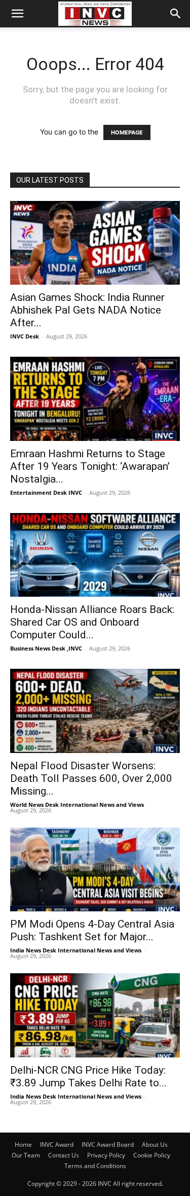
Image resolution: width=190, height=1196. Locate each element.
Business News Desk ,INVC (46, 648)
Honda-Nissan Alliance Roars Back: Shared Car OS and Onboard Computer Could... (92, 622)
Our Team (26, 1155)
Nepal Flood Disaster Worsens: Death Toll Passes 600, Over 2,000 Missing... (91, 778)
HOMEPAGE (127, 132)
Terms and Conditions (95, 1165)
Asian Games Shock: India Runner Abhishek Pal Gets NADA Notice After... (87, 310)
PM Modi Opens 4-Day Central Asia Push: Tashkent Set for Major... (92, 930)
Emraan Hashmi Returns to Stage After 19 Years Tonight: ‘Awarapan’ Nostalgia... (90, 466)
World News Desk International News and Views (77, 804)
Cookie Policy (151, 1155)
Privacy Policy (106, 1155)
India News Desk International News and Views (75, 950)
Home (23, 1144)
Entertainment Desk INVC (46, 492)
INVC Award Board (108, 1144)
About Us (155, 1144)
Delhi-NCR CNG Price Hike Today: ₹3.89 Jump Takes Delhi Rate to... (88, 1076)
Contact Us (63, 1155)
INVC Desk (24, 336)
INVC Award (56, 1144)
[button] (17, 13)
